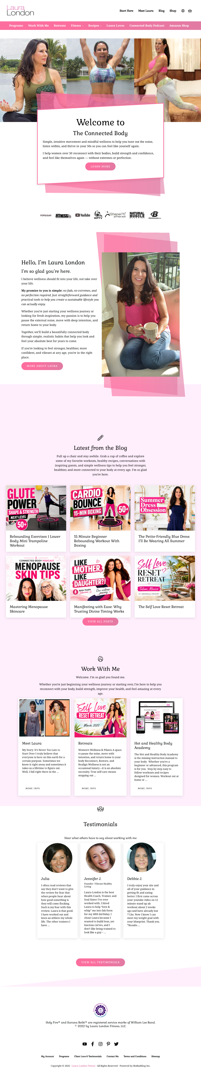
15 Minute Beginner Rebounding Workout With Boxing (96, 541)
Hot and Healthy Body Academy (153, 745)
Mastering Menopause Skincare (29, 609)
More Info (34, 789)
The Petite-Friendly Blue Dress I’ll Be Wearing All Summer (164, 538)
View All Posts (100, 621)
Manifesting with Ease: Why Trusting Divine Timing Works (99, 609)
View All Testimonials (100, 962)
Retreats (85, 743)
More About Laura (42, 366)
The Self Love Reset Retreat (161, 607)
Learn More (100, 166)
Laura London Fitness (83, 1065)
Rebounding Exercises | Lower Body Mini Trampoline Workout (35, 541)
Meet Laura (32, 743)
